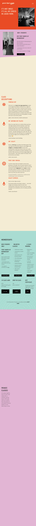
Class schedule (16, 291)
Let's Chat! (28, 291)
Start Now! (21, 54)
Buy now (18, 275)
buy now (30, 275)
